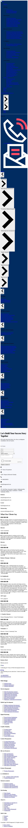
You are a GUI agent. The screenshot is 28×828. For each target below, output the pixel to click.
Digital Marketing (11, 51)
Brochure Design (11, 66)
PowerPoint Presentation (12, 67)
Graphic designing (5, 252)
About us (6, 103)
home (4, 112)
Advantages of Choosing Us (12, 84)
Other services (4, 277)
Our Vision (8, 81)
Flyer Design (10, 68)
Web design (10, 10)
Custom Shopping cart (12, 45)
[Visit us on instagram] (2, 670)
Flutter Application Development (14, 35)
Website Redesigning (5, 301)
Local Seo (9, 56)
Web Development (11, 18)
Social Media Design (5, 371)
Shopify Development (9, 744)
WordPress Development (10, 742)
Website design (7, 683)
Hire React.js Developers (10, 765)
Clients (6, 818)
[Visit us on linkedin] (3, 670)
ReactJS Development (12, 24)
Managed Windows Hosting (10, 795)
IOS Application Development (7, 348)
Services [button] (5, 4)
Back (2, 176)
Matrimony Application (12, 26)
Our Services (9, 80)
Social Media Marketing (12, 57)
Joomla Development (9, 746)
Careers (6, 806)
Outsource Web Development (11, 786)
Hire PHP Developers (9, 760)
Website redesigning (11, 12)
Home (4, 90)
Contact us (11, 93)
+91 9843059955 (4, 93)
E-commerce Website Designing (8, 209)
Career (7, 85)
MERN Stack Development (13, 22)
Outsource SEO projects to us (11, 787)
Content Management (11, 72)
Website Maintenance (5, 300)
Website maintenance (12, 11)
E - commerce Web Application (14, 44)
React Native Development (13, 37)
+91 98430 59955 (7, 143)
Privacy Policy (6, 824)
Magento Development (9, 745)
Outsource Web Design (9, 784)
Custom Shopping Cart (6, 334)
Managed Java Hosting (9, 797)
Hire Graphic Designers (9, 757)
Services (6, 95)
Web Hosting (9, 76)
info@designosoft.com (6, 676)
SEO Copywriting (11, 53)
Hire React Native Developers (11, 764)
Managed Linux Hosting (10, 794)
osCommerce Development (10, 748)
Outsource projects (10, 73)
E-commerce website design (7, 332)
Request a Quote (4, 464)
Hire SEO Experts (8, 759)
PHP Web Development (12, 21)
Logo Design (10, 64)
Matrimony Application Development (9, 321)
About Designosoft (10, 78)
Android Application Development (15, 33)
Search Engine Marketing (13, 55)
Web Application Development (14, 19)
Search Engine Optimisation (13, 52)
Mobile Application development (7, 230)
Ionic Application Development (14, 38)
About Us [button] (5, 77)
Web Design (3, 179)
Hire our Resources (10, 71)
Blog (4, 89)
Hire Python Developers (9, 762)
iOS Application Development (14, 34)
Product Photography (11, 75)
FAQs (5, 820)
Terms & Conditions (8, 826)
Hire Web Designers (9, 755)
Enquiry (5, 88)
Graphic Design (11, 63)
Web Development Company (11, 691)
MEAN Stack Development (13, 23)
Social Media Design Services (14, 69)
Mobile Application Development (14, 31)
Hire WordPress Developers (10, 756)
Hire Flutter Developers (9, 761)
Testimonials (9, 86)
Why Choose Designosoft (12, 82)
